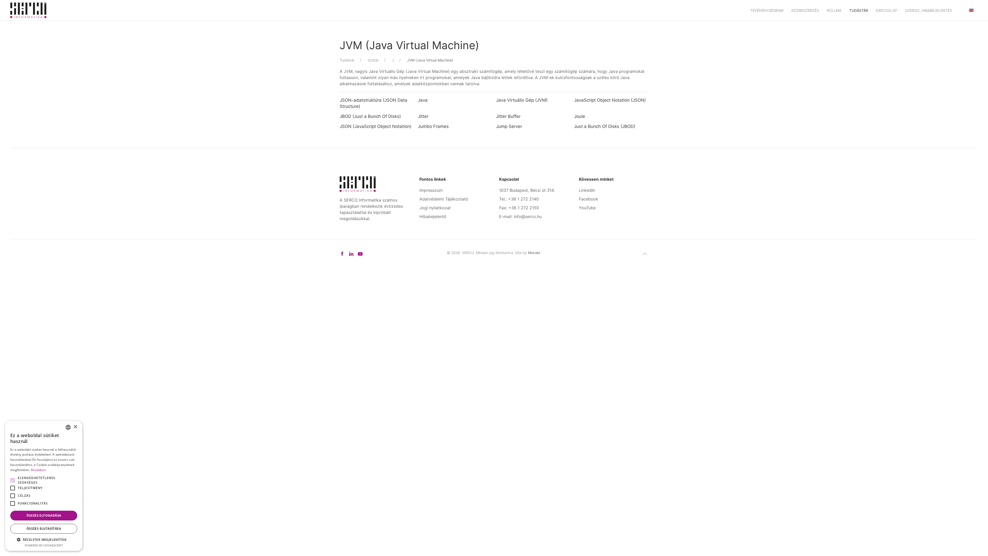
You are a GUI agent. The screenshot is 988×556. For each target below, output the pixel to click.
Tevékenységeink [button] (767, 10)
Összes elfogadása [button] (44, 515)
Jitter (423, 116)
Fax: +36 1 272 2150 (519, 207)
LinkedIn (587, 190)
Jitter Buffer (508, 116)
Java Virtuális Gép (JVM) (522, 100)
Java (423, 100)
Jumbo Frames (433, 126)
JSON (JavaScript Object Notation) (375, 126)
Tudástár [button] (858, 10)
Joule (580, 116)
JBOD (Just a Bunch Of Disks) (370, 116)
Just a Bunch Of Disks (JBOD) (604, 126)
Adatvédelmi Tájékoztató (443, 199)
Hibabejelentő (432, 216)
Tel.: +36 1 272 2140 (519, 199)
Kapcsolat (886, 10)
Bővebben (38, 470)
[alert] (43, 486)
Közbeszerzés (805, 10)
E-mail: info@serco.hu (520, 216)
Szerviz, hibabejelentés (928, 10)
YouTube (587, 207)
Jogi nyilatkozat (435, 207)
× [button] (75, 427)
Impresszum (431, 190)
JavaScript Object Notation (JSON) (610, 100)
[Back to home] (28, 10)
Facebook (588, 199)
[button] (644, 253)
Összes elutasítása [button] (44, 528)
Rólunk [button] (834, 10)
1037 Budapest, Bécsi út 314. (527, 190)
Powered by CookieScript (44, 545)
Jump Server (509, 126)
